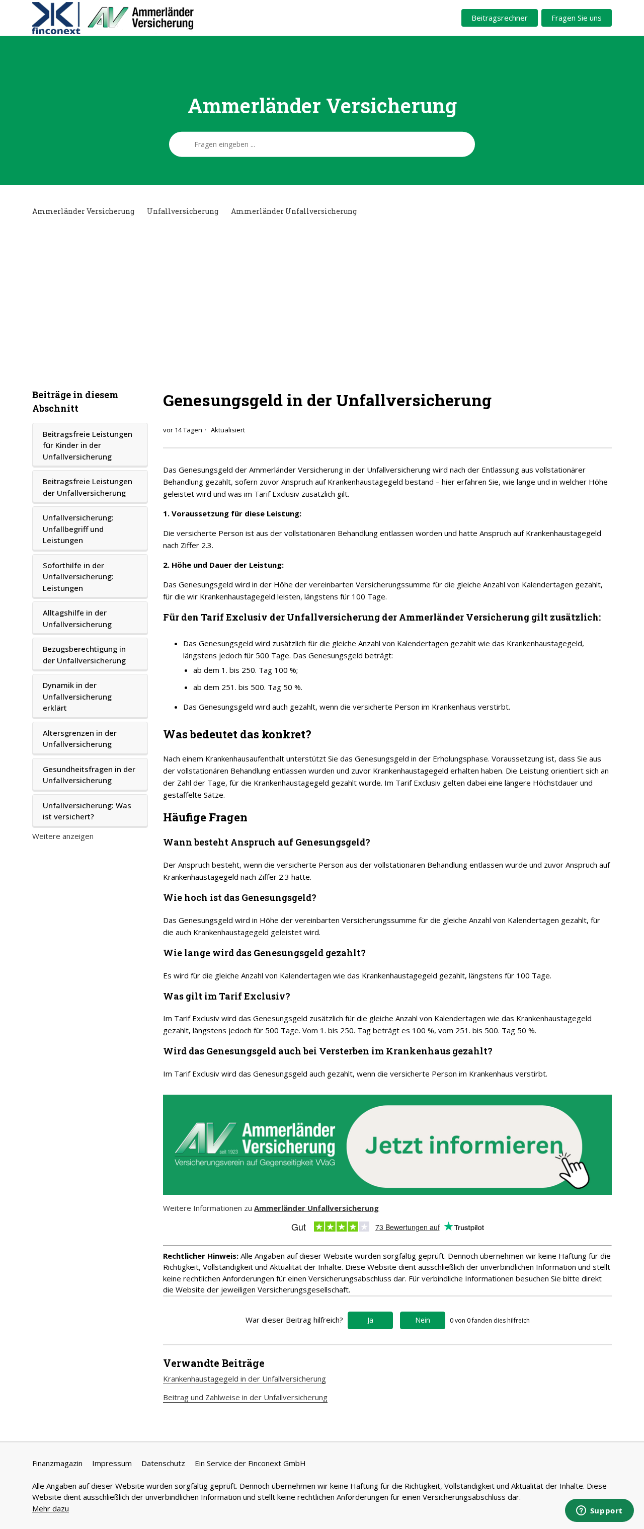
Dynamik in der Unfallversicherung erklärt (77, 696)
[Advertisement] (322, 302)
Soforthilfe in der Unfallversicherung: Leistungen (78, 576)
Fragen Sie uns (576, 18)
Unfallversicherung (182, 211)
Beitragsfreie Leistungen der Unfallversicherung (87, 487)
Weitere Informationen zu (271, 1208)
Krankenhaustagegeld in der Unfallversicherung (244, 1378)
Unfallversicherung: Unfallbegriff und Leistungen (78, 528)
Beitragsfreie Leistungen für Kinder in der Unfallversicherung (87, 445)
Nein (422, 1320)
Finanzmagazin (57, 1463)
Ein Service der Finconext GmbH (250, 1463)
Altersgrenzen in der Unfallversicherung (80, 738)
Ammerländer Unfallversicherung (294, 211)
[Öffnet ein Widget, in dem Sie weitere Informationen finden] (599, 1511)
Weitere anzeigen (63, 836)
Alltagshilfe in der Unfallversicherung (77, 618)
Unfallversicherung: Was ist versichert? (87, 811)
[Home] (151, 18)
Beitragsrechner (499, 18)
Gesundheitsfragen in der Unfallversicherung (89, 775)
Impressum (112, 1463)
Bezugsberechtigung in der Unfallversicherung (84, 654)
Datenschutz (163, 1463)
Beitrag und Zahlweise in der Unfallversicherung (245, 1397)
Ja (370, 1320)
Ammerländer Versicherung (83, 211)
